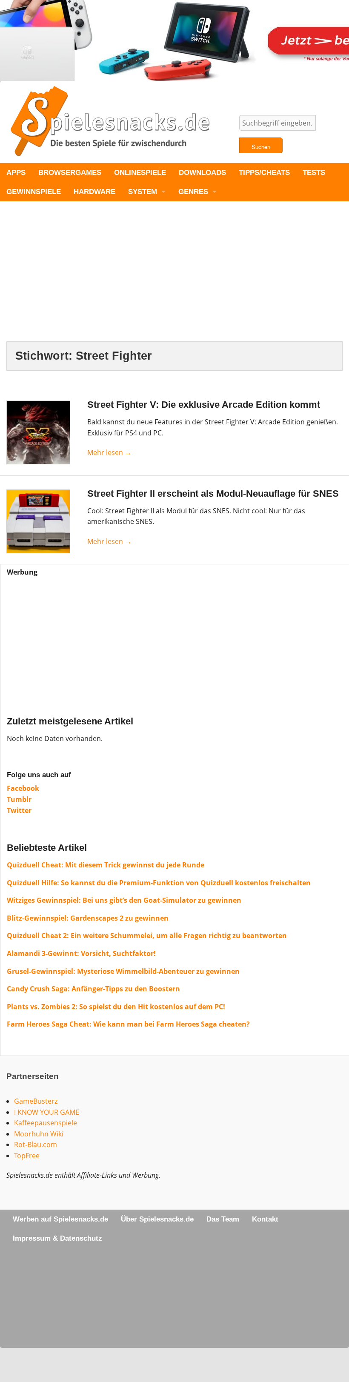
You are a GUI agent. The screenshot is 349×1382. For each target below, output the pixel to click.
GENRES (193, 192)
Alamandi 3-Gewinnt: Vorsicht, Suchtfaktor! (81, 953)
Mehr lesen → (109, 452)
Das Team (222, 1219)
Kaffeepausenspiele (45, 1122)
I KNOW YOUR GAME (46, 1112)
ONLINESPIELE (140, 173)
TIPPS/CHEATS (264, 173)
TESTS (314, 173)
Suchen (261, 147)
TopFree (27, 1155)
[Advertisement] (174, 278)
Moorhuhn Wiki (38, 1134)
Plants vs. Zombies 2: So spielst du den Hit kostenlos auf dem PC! (116, 1006)
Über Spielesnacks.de (157, 1219)
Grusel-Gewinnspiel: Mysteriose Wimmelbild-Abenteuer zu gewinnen (123, 971)
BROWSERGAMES (69, 173)
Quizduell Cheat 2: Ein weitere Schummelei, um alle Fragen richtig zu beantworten (147, 935)
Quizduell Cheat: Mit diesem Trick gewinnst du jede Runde (105, 865)
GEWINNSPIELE (33, 192)
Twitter (19, 810)
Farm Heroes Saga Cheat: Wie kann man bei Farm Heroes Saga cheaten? (128, 1024)
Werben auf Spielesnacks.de (60, 1219)
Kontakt (265, 1219)
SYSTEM (142, 192)
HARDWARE (94, 192)
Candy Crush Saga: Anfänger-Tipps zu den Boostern (93, 988)
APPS (16, 173)
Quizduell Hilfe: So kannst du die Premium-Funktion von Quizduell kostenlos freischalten (159, 882)
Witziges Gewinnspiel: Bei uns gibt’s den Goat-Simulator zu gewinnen (124, 900)
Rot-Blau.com (35, 1144)
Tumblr (19, 799)
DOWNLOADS (202, 173)
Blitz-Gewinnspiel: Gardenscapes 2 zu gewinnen (88, 918)
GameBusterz (35, 1101)
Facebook (23, 788)
